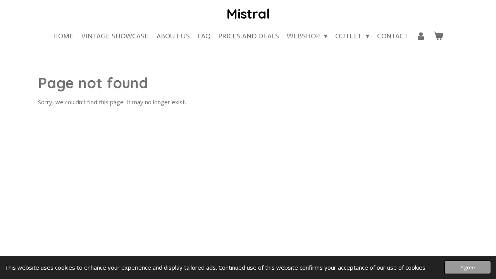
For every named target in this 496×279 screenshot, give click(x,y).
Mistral (248, 13)
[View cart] (438, 36)
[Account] (420, 36)
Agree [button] (467, 267)
